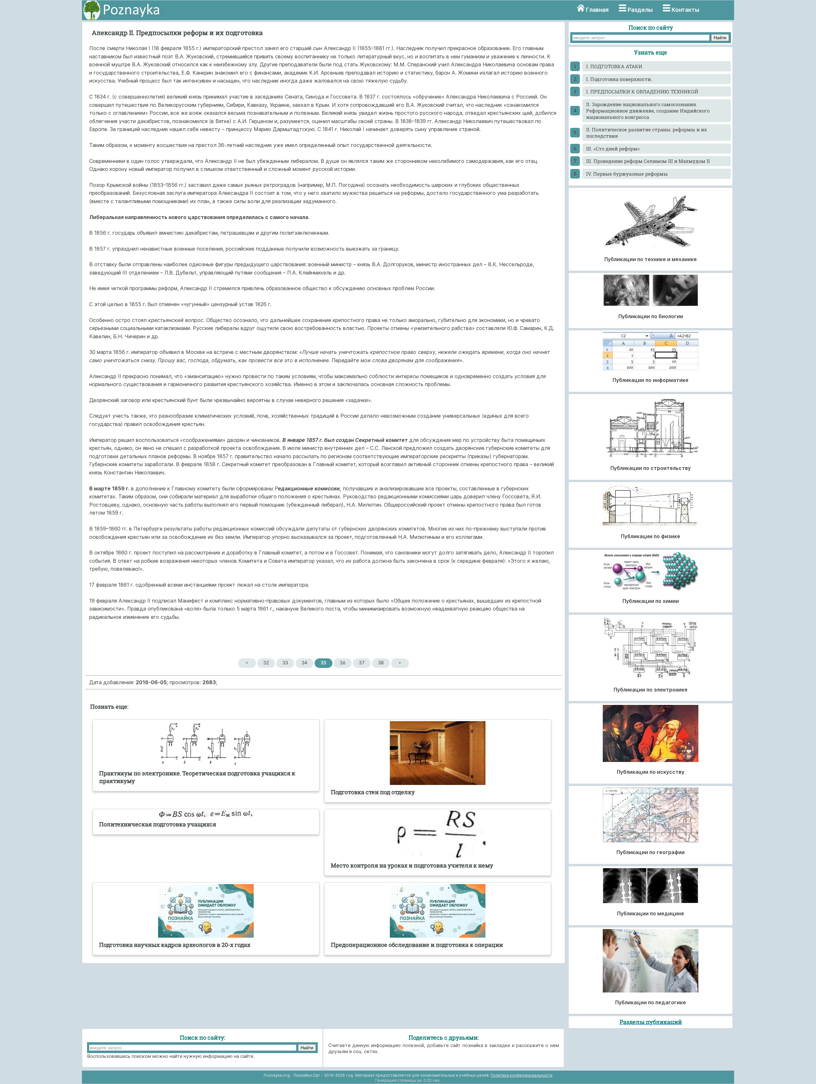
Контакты (685, 9)
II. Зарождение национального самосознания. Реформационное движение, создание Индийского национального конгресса (648, 110)
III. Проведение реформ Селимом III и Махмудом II (648, 161)
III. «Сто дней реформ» (613, 148)
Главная (597, 9)
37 (362, 663)
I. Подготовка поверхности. (619, 79)
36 (343, 663)
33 (285, 663)
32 (266, 663)
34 (304, 663)
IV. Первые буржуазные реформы (627, 174)
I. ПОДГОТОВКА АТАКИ (614, 66)
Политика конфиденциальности (521, 1075)
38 (381, 663)
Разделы (640, 9)
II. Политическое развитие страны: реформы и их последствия (646, 132)
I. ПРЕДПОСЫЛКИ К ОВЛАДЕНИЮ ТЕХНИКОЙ (642, 91)
